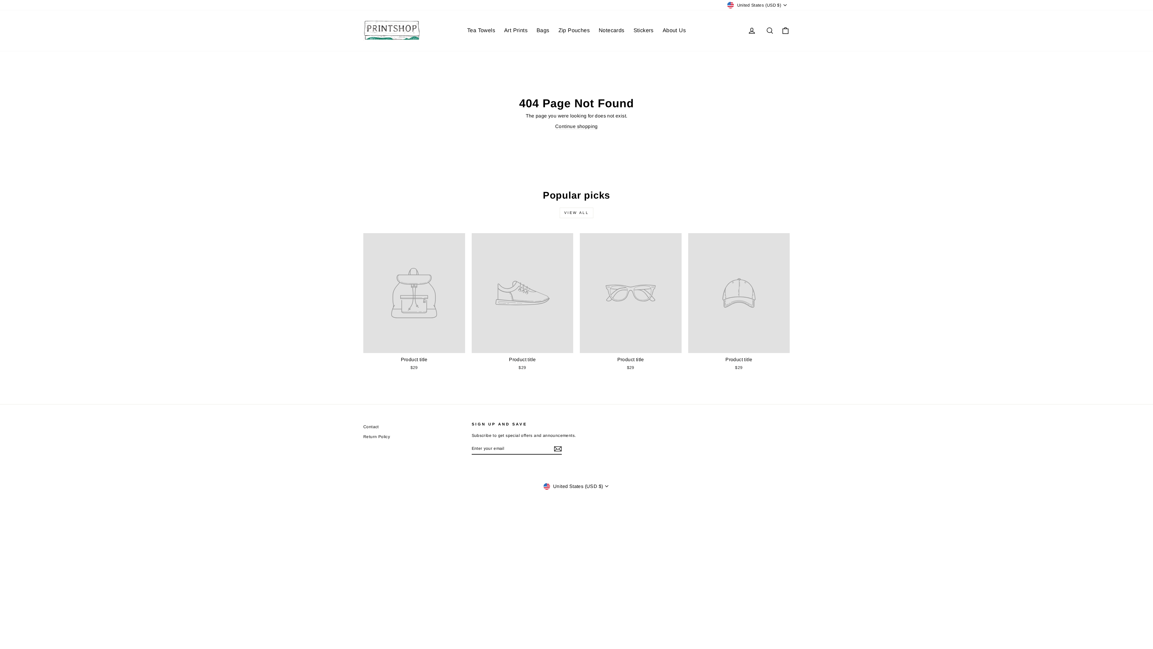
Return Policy (376, 436)
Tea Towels (481, 30)
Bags (543, 30)
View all (576, 213)
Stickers (644, 30)
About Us (674, 30)
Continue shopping (576, 126)
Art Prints (516, 30)
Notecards (612, 30)
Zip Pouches (574, 30)
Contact (371, 427)
